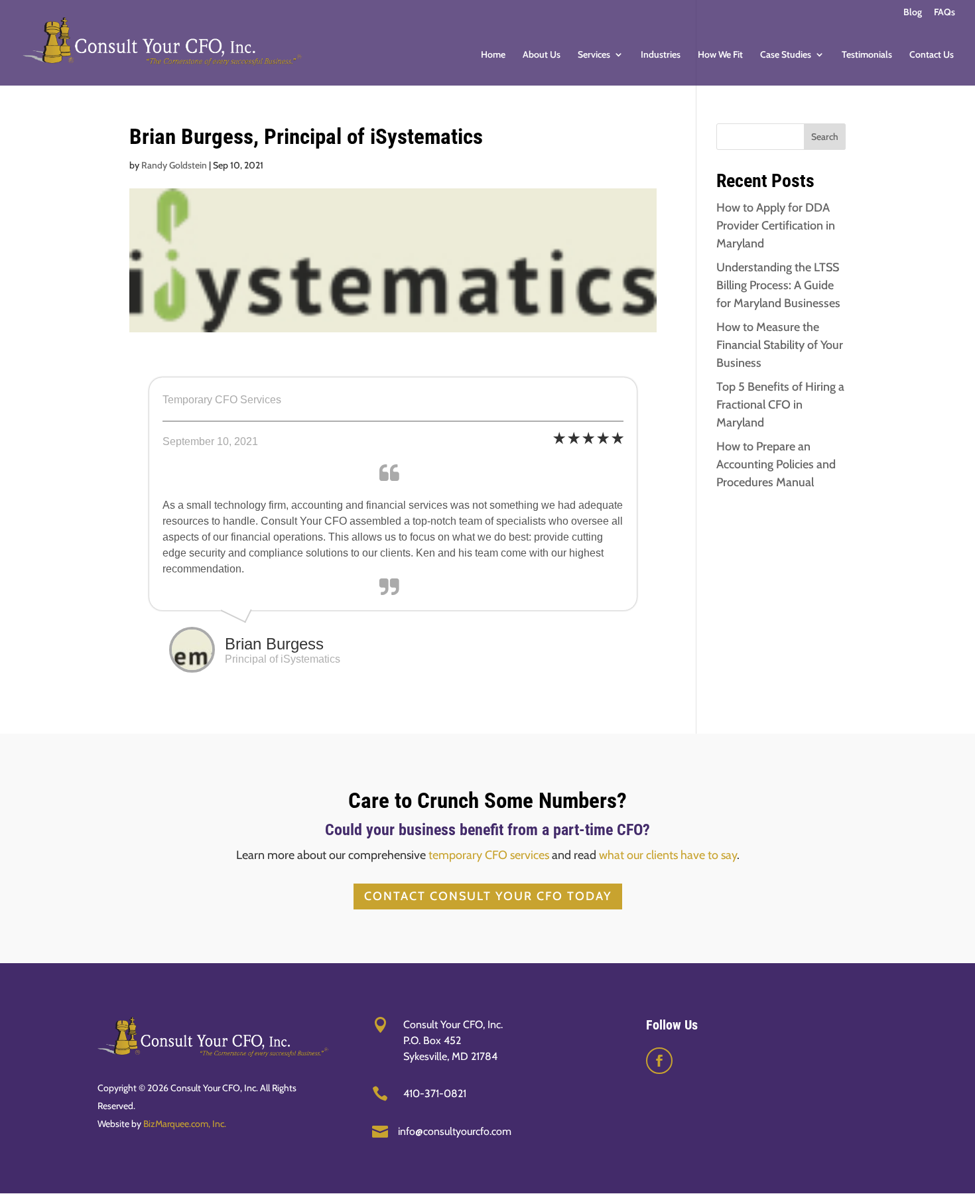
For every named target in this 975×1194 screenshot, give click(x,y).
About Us (541, 55)
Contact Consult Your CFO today (488, 896)
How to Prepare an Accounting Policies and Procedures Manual (776, 464)
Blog (912, 12)
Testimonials (867, 55)
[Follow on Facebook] (659, 1060)
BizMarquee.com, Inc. (184, 1124)
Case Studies (785, 55)
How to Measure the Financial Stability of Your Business (779, 345)
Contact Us (931, 55)
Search (824, 137)
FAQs (944, 12)
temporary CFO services (488, 855)
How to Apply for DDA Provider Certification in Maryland (775, 225)
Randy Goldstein (174, 165)
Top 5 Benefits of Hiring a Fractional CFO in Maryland (780, 404)
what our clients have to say (668, 855)
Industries (661, 55)
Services (594, 55)
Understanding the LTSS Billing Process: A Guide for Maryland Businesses (778, 285)
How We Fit (720, 55)
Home (493, 55)
